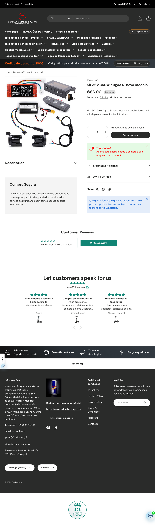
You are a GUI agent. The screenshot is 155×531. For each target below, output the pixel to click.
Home (7, 72)
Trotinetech (92, 80)
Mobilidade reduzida (89, 37)
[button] (148, 18)
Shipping (104, 97)
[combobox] (88, 18)
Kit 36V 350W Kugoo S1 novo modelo (28, 72)
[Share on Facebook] (103, 189)
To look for (93, 390)
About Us (93, 417)
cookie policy (95, 402)
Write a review (98, 242)
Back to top (78, 363)
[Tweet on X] (97, 189)
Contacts (93, 423)
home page (11, 31)
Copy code (142, 63)
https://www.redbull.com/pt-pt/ (63, 409)
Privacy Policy (95, 396)
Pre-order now (130, 135)
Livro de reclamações (61, 417)
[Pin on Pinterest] (109, 189)
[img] (77, 283)
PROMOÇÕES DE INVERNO (37, 31)
